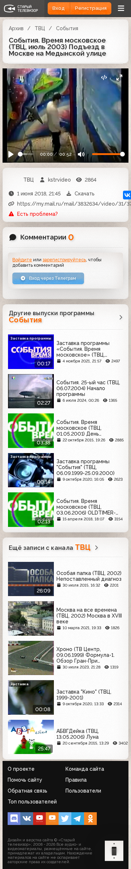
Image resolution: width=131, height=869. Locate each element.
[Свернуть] (119, 77)
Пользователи (83, 791)
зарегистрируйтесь (64, 259)
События (67, 28)
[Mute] (81, 154)
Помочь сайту (25, 780)
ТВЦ (40, 28)
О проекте (21, 769)
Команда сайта (85, 769)
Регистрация (91, 8)
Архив (16, 28)
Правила (76, 780)
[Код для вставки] (104, 77)
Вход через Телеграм (52, 278)
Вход (58, 8)
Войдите (22, 259)
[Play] (11, 154)
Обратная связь (27, 791)
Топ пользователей (32, 802)
